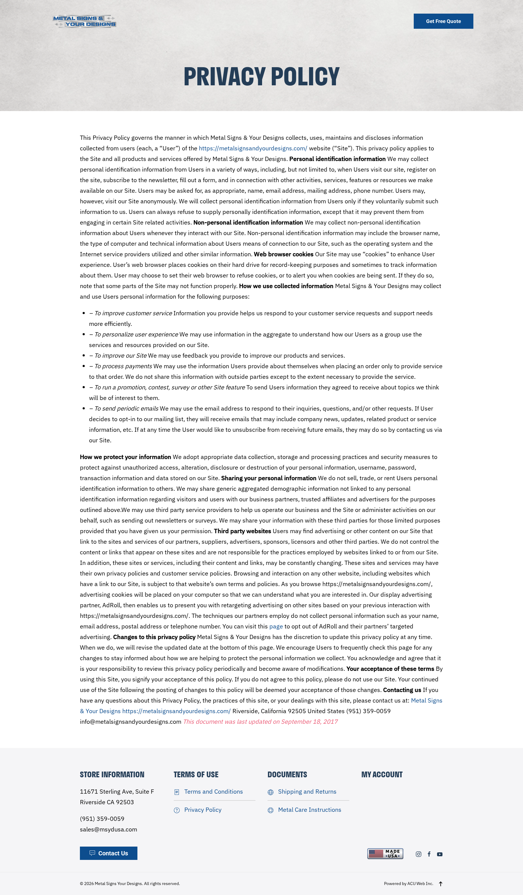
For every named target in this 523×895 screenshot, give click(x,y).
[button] (440, 883)
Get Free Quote (443, 21)
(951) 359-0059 (102, 819)
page (276, 626)
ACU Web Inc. (420, 883)
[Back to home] (84, 21)
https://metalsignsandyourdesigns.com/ (253, 148)
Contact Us (113, 853)
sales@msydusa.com (108, 829)
